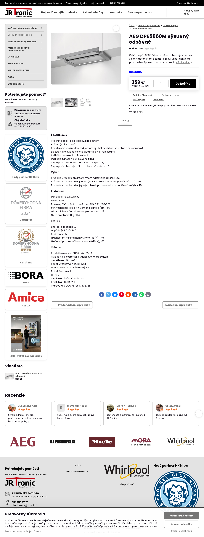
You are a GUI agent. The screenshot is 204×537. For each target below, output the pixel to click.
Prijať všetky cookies (181, 515)
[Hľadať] (171, 12)
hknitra (77, 465)
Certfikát (26, 262)
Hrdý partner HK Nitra (26, 177)
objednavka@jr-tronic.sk (25, 505)
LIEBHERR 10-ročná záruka (26, 356)
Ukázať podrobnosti (181, 531)
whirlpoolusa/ (127, 484)
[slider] (151, 48)
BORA (25, 282)
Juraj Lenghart (27, 406)
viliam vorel (173, 406)
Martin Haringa (126, 406)
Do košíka (183, 83)
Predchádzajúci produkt (74, 305)
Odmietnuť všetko (181, 524)
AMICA (26, 305)
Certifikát (26, 219)
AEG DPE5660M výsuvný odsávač (28, 375)
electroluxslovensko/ (77, 471)
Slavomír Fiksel (77, 406)
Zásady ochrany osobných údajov (23, 531)
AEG (141, 111)
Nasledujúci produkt (178, 305)
